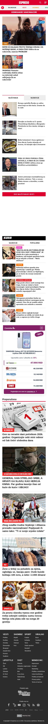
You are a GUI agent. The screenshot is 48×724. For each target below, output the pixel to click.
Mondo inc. (37, 660)
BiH (18, 671)
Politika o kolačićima (38, 671)
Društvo (5, 640)
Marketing (35, 669)
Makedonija (21, 677)
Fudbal (27, 637)
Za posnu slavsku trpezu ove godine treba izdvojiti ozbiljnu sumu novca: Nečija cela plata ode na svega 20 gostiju (22, 617)
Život (4, 663)
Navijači (27, 648)
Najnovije (35, 98)
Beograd (5, 648)
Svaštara (38, 640)
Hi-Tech (5, 674)
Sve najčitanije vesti (24, 194)
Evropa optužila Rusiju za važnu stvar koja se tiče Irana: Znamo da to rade (31, 105)
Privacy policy (36, 679)
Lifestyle (8, 660)
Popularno (35, 243)
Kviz (15, 645)
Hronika (5, 643)
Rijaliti (16, 637)
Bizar (37, 637)
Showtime (28, 651)
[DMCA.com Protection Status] (24, 716)
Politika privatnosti (37, 677)
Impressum (35, 663)
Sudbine (5, 656)
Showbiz (18, 634)
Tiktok (37, 643)
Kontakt (34, 666)
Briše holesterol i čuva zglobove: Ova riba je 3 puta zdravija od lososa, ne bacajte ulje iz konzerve (31, 142)
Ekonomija (6, 645)
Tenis (26, 643)
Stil (4, 666)
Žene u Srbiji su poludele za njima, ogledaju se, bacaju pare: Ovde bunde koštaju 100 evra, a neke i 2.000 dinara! (24, 572)
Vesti (5, 634)
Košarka (27, 640)
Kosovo (5, 653)
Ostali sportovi (29, 645)
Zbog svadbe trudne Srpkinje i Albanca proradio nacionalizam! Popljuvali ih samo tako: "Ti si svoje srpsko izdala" (23, 528)
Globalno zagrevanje (24, 666)
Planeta (19, 663)
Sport (28, 634)
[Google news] (38, 705)
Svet (19, 660)
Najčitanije (13, 98)
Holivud (16, 643)
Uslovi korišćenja (37, 674)
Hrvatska (20, 669)
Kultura (5, 677)
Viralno (39, 634)
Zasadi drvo (6, 651)
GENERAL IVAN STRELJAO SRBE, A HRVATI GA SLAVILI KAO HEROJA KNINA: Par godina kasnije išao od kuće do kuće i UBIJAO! (22, 483)
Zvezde (16, 640)
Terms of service (37, 682)
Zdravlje (5, 671)
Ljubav (5, 669)
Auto (18, 679)
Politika (5, 637)
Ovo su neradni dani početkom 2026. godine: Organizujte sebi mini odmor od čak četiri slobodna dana (22, 437)
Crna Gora (20, 674)
